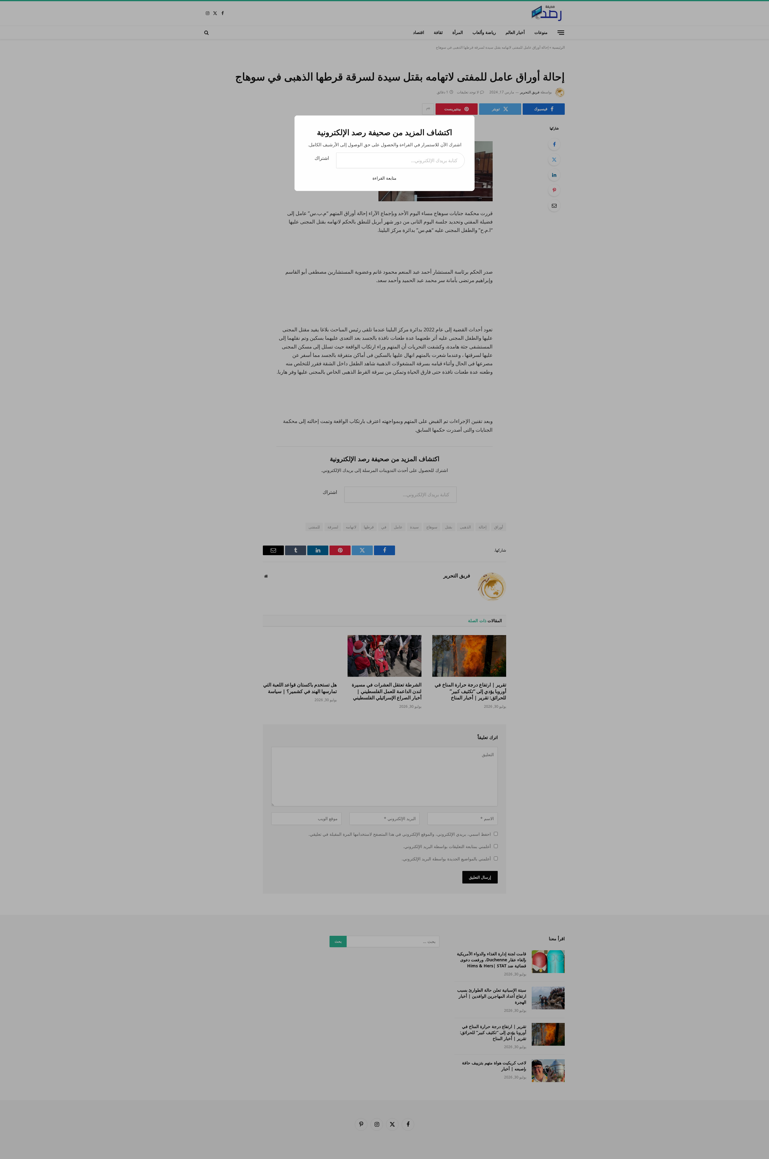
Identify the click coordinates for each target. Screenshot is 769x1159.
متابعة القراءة (384, 178)
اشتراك (322, 158)
